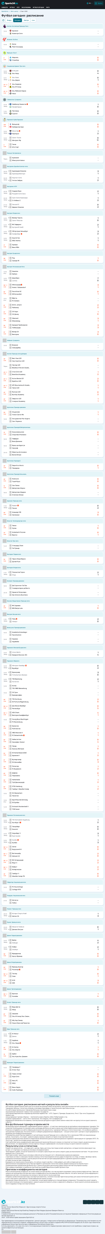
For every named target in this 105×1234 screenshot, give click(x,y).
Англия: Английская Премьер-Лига (17, 26)
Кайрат (4, 1210)
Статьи (43, 1207)
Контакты (12, 1214)
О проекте (5, 1214)
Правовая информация (79, 1214)
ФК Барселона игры (50, 1167)
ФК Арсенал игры (63, 1167)
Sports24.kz (5, 11)
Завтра (26, 20)
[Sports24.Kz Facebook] (85, 1202)
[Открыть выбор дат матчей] (3, 20)
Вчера (9, 20)
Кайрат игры (22, 1167)
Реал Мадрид (41, 1210)
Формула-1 (22, 1207)
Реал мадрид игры (12, 1167)
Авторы (4, 1216)
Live (33, 20)
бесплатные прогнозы (22, 1177)
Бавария (55, 1210)
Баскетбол (15, 1207)
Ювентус (61, 1210)
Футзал (4, 1207)
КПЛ (18, 7)
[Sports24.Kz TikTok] (97, 1202)
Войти (100, 3)
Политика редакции (94, 1214)
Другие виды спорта (34, 1207)
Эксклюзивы (26, 7)
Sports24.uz (11, 1216)
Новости (5, 7)
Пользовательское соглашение (60, 1214)
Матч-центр (14, 11)
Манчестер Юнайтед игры (35, 1167)
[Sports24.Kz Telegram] (89, 1202)
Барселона (10, 1210)
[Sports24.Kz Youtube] (93, 1202)
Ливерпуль (32, 1210)
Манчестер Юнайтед (21, 1210)
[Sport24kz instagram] (101, 1202)
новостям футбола (54, 1106)
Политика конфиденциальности (26, 1214)
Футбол (12, 7)
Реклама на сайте (43, 1214)
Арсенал (49, 1210)
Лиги (48, 7)
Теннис (9, 1207)
